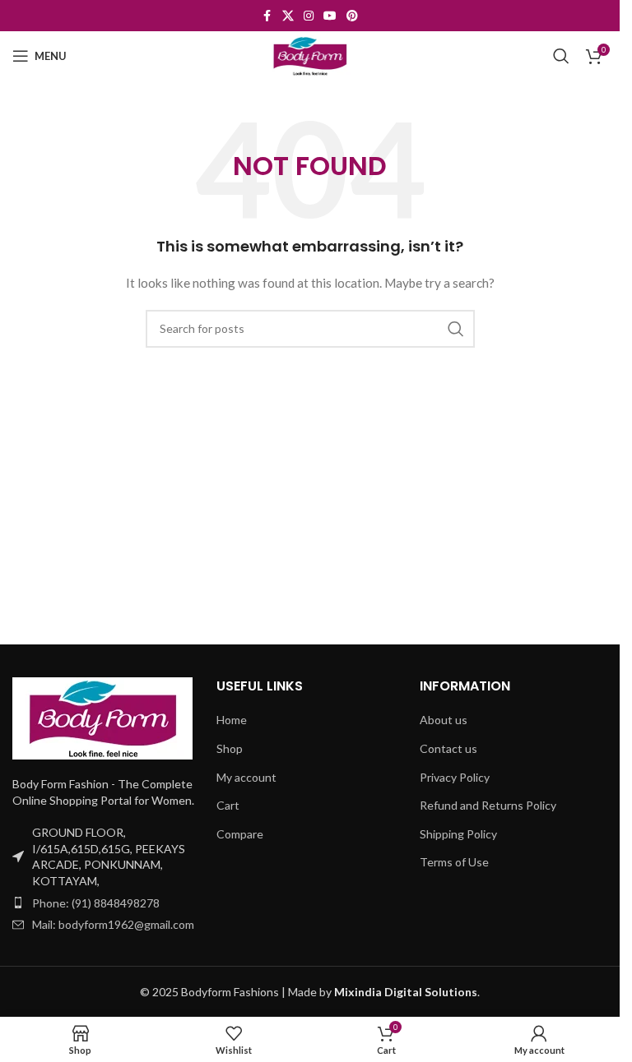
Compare (239, 834)
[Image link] (102, 717)
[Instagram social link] (308, 16)
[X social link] (288, 16)
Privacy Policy (455, 777)
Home (231, 720)
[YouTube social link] (330, 16)
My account (246, 777)
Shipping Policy (458, 834)
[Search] (561, 55)
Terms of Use (454, 862)
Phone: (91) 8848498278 (96, 903)
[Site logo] (310, 55)
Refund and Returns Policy (488, 805)
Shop (229, 748)
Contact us (448, 748)
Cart (227, 805)
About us (443, 720)
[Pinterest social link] (352, 16)
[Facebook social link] (267, 16)
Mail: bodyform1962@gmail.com (113, 924)
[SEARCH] (456, 329)
